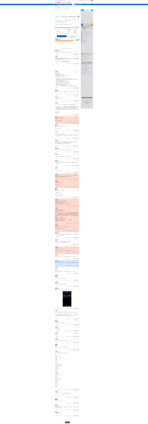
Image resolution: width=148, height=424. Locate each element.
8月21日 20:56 (75, 160)
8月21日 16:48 (75, 239)
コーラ (57, 189)
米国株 (61, 4)
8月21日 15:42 (75, 267)
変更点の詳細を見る (63, 22)
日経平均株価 (84, 29)
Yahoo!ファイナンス (85, 99)
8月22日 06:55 (75, 102)
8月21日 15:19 (75, 351)
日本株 (59, 4)
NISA (84, 4)
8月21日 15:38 (75, 275)
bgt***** (57, 321)
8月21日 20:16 (75, 167)
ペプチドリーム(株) (84, 70)
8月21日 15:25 (75, 332)
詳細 (55, 27)
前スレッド (78, 26)
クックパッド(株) (84, 40)
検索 (92, 0)
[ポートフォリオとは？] (59, 7)
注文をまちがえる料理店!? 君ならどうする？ (60, 0)
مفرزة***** (58, 97)
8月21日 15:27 (75, 326)
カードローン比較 (88, 4)
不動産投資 (80, 4)
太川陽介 (90, 0)
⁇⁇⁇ (57, 208)
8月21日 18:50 (75, 188)
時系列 (61, 27)
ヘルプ (83, 0)
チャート (58, 27)
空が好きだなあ (59, 327)
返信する (57, 63)
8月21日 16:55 (75, 232)
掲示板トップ (56, 5)
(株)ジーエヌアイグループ (85, 33)
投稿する (67, 422)
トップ (56, 4)
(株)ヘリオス (83, 59)
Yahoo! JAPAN (80, 0)
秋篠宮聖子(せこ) (59, 148)
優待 (66, 27)
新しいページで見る (57, 22)
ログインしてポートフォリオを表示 (64, 7)
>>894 (56, 269)
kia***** (57, 255)
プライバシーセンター (89, 100)
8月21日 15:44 (75, 260)
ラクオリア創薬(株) (84, 69)
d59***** (58, 90)
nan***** (58, 154)
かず (57, 103)
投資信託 (67, 4)
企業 (68, 27)
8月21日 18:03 (75, 199)
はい (75, 63)
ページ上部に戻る (87, 97)
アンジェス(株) (84, 39)
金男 (57, 181)
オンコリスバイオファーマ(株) (86, 55)
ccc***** (58, 333)
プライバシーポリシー (84, 100)
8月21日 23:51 (75, 132)
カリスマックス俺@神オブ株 (60, 117)
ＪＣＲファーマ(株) (84, 66)
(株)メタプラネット (84, 30)
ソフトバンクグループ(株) (85, 36)
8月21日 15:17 (75, 391)
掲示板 (73, 4)
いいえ (77, 63)
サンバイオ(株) (84, 73)
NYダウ (83, 37)
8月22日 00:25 (75, 124)
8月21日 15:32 (75, 310)
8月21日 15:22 (75, 338)
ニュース (70, 4)
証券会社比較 (76, 4)
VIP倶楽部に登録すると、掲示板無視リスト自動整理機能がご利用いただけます (63, 24)
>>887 (56, 346)
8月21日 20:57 (75, 153)
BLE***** (58, 268)
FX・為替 (64, 4)
